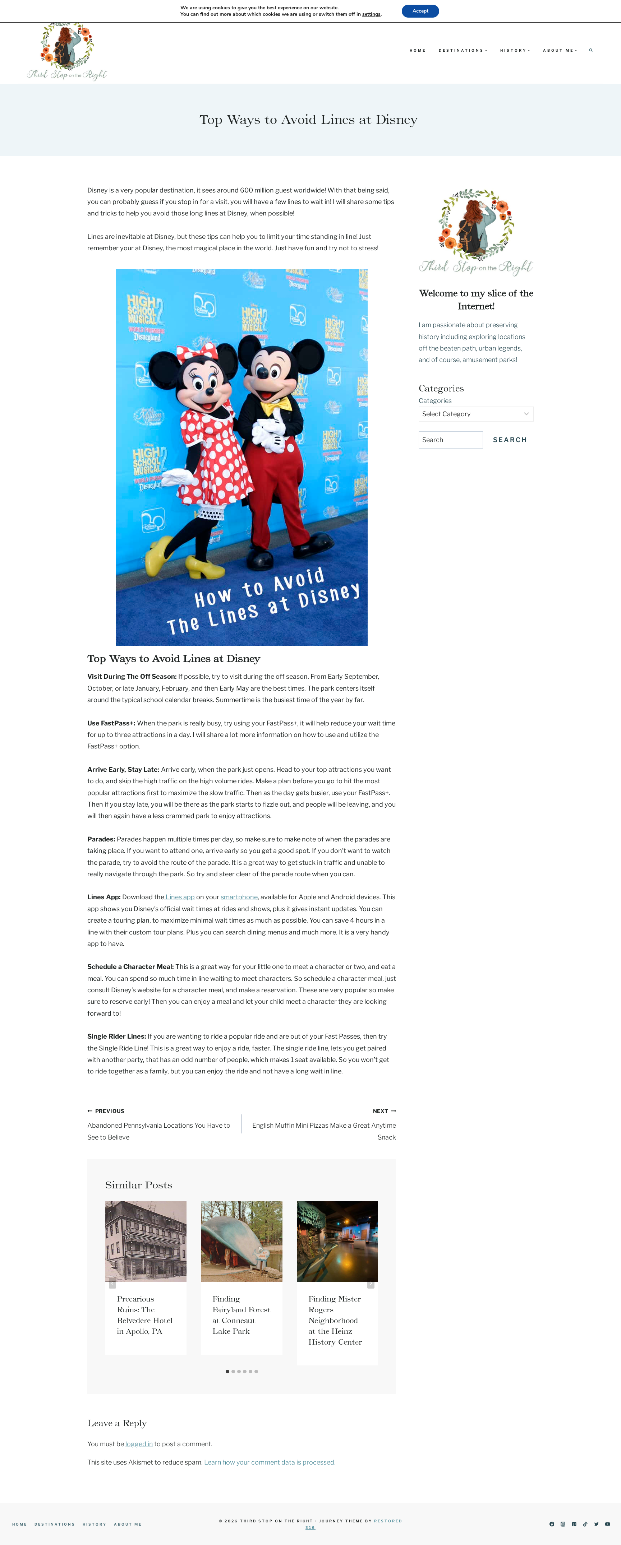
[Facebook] (552, 1524)
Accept (420, 11)
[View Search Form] (590, 50)
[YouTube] (607, 1524)
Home (418, 50)
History (95, 1524)
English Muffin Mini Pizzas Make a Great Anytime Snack (324, 1124)
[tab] (227, 1371)
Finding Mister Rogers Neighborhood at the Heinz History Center (335, 1320)
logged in (139, 1444)
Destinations (54, 1524)
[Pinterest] (574, 1524)
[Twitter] (596, 1524)
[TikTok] (585, 1524)
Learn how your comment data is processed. (270, 1462)
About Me (128, 1524)
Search (510, 440)
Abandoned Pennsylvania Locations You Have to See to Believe (158, 1124)
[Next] (370, 1283)
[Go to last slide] (112, 1283)
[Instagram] (563, 1524)
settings (371, 14)
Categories (435, 400)
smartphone (239, 897)
